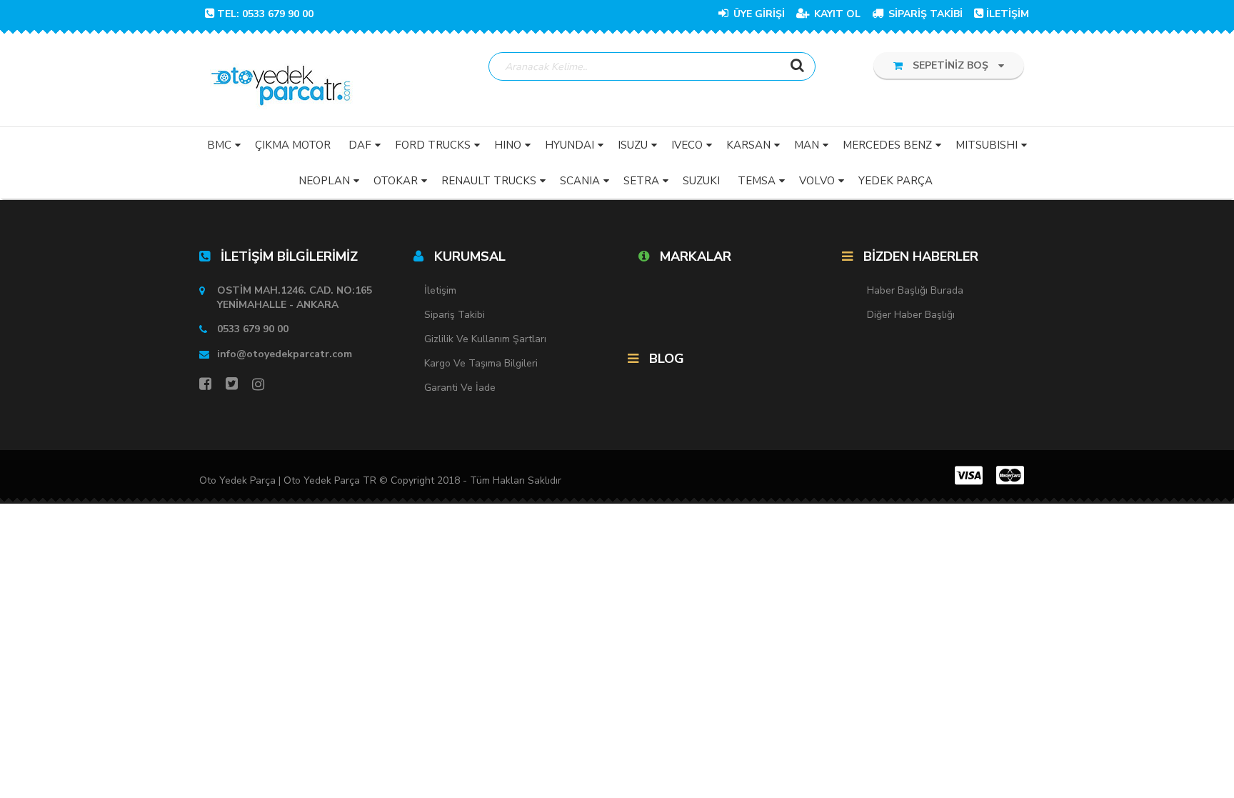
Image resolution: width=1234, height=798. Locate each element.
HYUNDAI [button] (569, 145)
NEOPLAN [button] (324, 181)
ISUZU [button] (633, 145)
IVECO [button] (687, 145)
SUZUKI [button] (701, 181)
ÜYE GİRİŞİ (758, 14)
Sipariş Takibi (454, 314)
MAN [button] (806, 145)
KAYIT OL (836, 14)
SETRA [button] (641, 181)
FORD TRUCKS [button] (433, 145)
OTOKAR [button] (395, 181)
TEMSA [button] (757, 181)
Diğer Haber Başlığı (911, 314)
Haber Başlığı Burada (915, 290)
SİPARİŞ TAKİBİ (924, 14)
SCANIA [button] (580, 181)
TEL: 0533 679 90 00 (265, 14)
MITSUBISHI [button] (986, 145)
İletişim (440, 290)
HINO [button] (507, 145)
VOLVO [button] (817, 181)
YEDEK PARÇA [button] (895, 181)
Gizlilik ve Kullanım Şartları (485, 339)
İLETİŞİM (1007, 14)
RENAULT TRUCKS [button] (488, 181)
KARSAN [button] (748, 145)
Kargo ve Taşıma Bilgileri (481, 363)
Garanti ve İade (460, 387)
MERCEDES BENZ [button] (887, 145)
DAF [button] (359, 145)
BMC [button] (219, 145)
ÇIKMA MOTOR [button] (293, 145)
